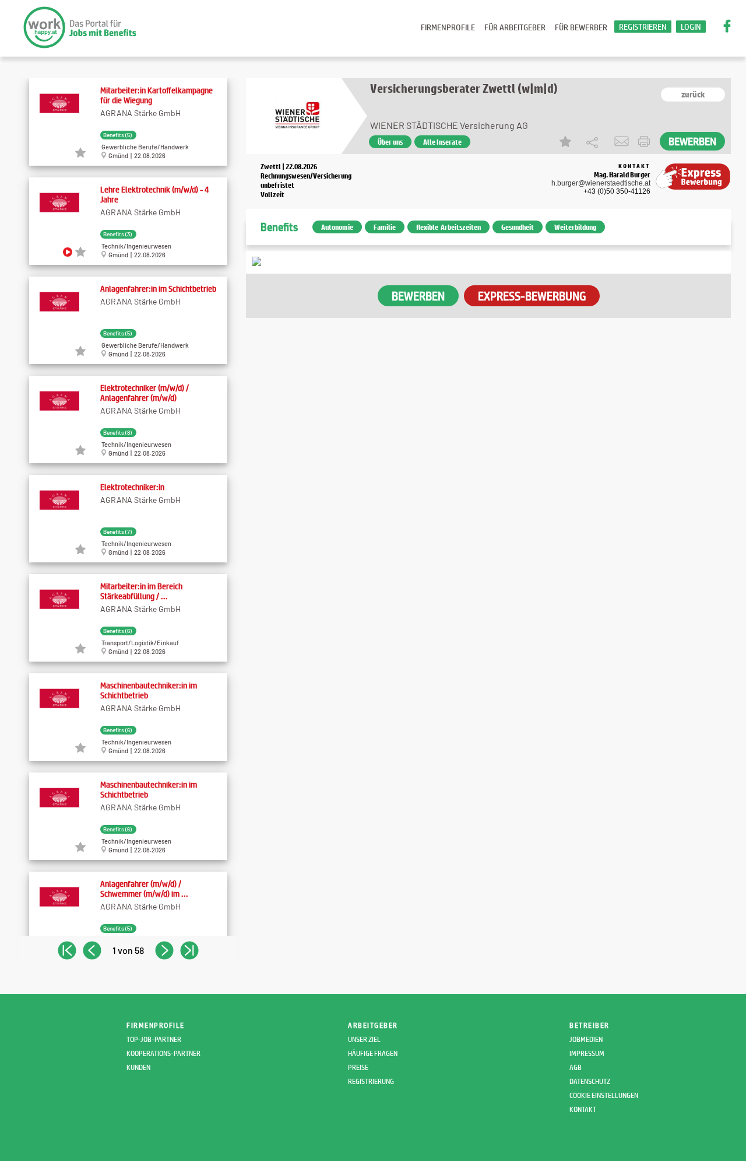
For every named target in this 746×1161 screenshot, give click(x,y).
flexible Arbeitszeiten (448, 227)
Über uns (390, 141)
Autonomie (337, 227)
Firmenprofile (448, 27)
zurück (693, 94)
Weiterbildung (575, 227)
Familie (385, 227)
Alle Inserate (442, 141)
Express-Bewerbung (532, 296)
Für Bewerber (581, 27)
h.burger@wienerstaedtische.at (600, 183)
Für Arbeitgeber (515, 27)
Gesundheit (517, 227)
